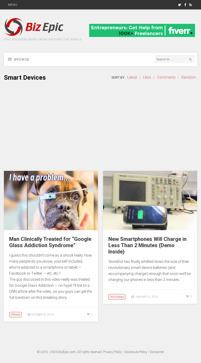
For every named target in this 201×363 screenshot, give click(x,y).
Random (188, 77)
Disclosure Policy (135, 352)
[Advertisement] (100, 126)
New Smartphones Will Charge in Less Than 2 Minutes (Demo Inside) (147, 245)
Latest (132, 77)
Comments (166, 77)
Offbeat (15, 314)
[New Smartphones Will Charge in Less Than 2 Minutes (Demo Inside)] (150, 229)
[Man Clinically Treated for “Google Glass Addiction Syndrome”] (51, 229)
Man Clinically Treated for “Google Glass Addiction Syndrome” (50, 242)
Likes (147, 77)
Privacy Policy (112, 352)
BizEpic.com (67, 352)
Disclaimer (157, 352)
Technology (117, 297)
